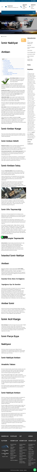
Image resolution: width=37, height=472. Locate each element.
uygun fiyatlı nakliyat (30, 122)
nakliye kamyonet (33, 100)
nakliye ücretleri (29, 101)
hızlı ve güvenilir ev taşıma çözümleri (31, 89)
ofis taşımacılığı (32, 102)
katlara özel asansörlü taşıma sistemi (31, 95)
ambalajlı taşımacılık (30, 73)
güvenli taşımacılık (30, 88)
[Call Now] (2, 237)
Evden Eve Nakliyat (31, 47)
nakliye (30, 99)
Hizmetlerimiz (30, 54)
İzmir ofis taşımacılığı (11, 209)
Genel (28, 50)
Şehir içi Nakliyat (30, 56)
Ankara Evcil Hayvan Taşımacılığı (30, 457)
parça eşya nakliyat (30, 107)
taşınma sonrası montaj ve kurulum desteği (31, 118)
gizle (6, 59)
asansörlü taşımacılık (30, 77)
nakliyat (28, 99)
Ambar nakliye (31, 451)
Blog (28, 45)
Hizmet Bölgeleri (30, 52)
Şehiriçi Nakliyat (13, 455)
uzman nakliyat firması (31, 127)
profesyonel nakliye (30, 111)
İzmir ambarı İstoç (10, 165)
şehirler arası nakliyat (30, 142)
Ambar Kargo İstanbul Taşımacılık (31, 448)
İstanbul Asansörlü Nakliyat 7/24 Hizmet (32, 464)
